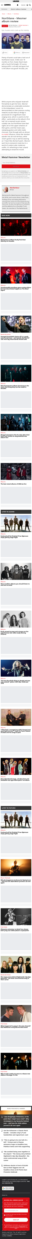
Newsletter (27, 52)
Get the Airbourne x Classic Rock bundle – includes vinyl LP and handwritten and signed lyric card (16, 1133)
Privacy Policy (22, 1226)
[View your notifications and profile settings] (17, 5)
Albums (9, 14)
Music (3, 14)
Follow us (18, 52)
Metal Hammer (23, 25)
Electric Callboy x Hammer (18, 9)
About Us (4, 1195)
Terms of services (22, 171)
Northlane (16, 14)
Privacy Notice (24, 172)
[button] (2, 5)
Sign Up (16, 1220)
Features (4, 26)
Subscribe (23, 5)
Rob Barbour (14, 25)
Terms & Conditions (14, 1227)
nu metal (5, 134)
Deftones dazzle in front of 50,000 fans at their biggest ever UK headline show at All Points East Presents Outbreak (16, 1169)
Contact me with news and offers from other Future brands (16, 1215)
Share (6, 52)
